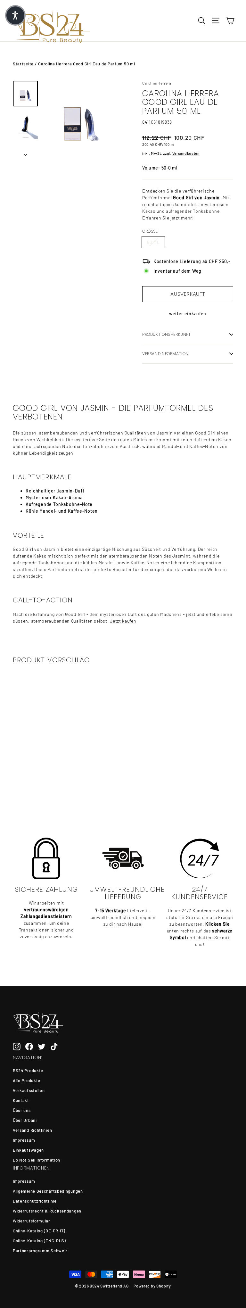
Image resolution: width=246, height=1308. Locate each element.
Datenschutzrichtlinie (35, 1201)
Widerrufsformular (31, 1220)
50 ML (153, 242)
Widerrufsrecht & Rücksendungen (47, 1210)
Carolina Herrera (156, 83)
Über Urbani (25, 1120)
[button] (15, 15)
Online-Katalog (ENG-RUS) (39, 1240)
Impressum (24, 1140)
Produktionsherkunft (166, 334)
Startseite (23, 63)
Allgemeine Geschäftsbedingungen (48, 1191)
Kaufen (36, 782)
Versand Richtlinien (32, 1130)
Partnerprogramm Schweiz (40, 1250)
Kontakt (21, 1100)
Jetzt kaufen (123, 621)
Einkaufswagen (28, 1150)
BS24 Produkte (28, 1070)
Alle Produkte (26, 1080)
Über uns (22, 1110)
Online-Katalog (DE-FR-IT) (39, 1230)
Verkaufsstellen (29, 1090)
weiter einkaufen (187, 313)
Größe (150, 231)
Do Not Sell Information (36, 1160)
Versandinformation (165, 353)
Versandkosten (186, 153)
